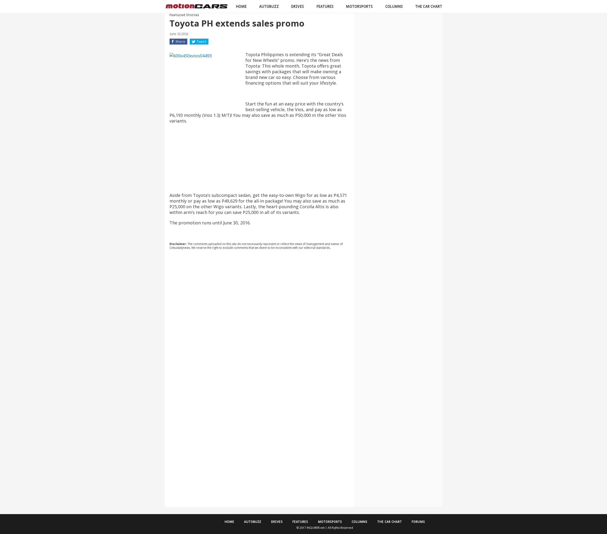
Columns (394, 6)
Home (241, 6)
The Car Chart (428, 6)
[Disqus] (260, 317)
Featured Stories (184, 15)
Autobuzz (269, 6)
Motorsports (359, 6)
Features (325, 6)
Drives (297, 6)
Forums (418, 522)
